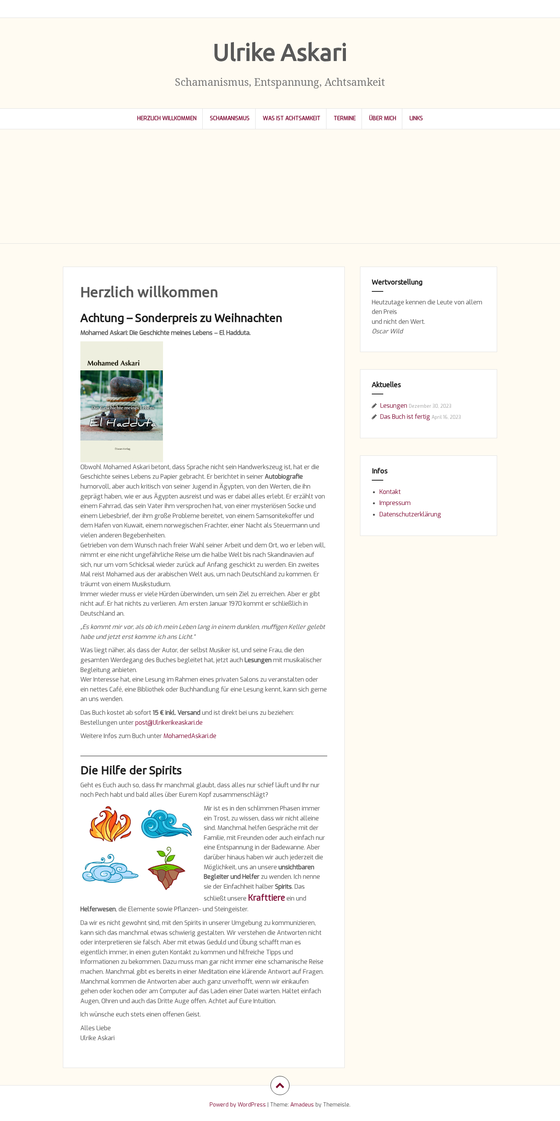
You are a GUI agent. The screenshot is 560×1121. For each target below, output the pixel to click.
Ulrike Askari (280, 52)
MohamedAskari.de (189, 736)
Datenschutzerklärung (410, 514)
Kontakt (390, 492)
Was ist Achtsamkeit (291, 118)
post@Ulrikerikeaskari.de (169, 723)
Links (416, 118)
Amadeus (302, 1104)
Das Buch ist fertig (405, 417)
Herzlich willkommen (167, 118)
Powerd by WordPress (238, 1104)
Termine (345, 118)
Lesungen (393, 406)
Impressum (395, 503)
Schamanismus (230, 118)
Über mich (382, 118)
